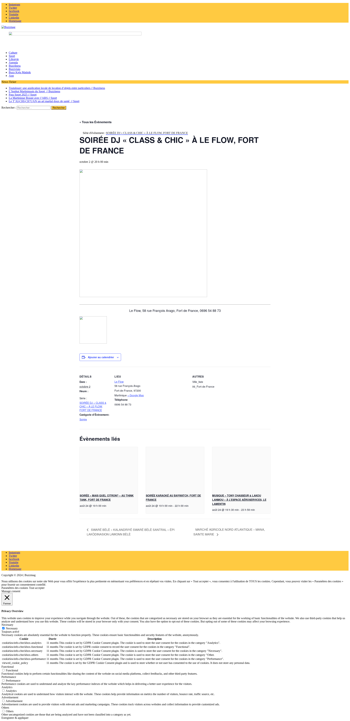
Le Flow (119, 381)
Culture (13, 52)
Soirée (83, 419)
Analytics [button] (6, 687)
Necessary (12, 628)
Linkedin (14, 565)
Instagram (14, 552)
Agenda (13, 62)
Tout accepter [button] (36, 587)
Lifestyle (14, 59)
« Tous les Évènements (95, 122)
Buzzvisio (14, 69)
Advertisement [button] (9, 697)
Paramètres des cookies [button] (14, 587)
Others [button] (5, 707)
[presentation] (109, 469)
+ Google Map (135, 395)
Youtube (13, 562)
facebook (14, 559)
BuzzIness (15, 65)
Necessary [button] (7, 624)
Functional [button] (7, 666)
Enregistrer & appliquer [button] (14, 717)
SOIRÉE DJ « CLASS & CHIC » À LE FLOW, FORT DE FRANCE (92, 406)
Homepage (15, 568)
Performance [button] (8, 676)
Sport (12, 55)
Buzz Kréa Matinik (20, 72)
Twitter (13, 555)
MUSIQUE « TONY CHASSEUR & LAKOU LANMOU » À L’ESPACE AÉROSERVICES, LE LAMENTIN (239, 499)
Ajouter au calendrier (101, 357)
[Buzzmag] (175, 27)
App (11, 75)
